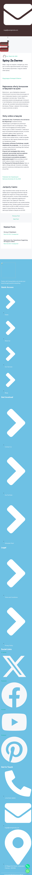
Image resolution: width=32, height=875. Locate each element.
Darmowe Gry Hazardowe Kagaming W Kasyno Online (16, 240)
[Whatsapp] (28, 871)
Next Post (16, 219)
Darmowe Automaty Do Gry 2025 (11, 179)
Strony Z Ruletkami (10, 232)
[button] (8, 41)
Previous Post (16, 216)
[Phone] (28, 866)
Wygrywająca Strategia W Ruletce (11, 78)
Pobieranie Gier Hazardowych (10, 177)
